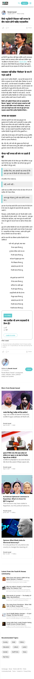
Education (6, 647)
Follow (29, 369)
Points (24, 669)
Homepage (5, 669)
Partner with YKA (17, 669)
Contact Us (20, 671)
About (10, 669)
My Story (6, 657)
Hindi (13, 642)
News (24, 652)
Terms (14, 671)
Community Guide (7, 671)
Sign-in (25, 3)
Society (5, 642)
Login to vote (10, 335)
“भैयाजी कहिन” (23, 62)
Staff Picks (15, 652)
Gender (5, 652)
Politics (22, 642)
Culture (16, 647)
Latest (24, 647)
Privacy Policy (27, 671)
